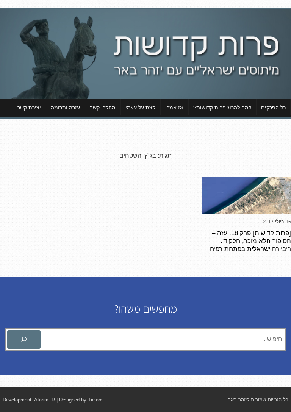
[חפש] (24, 339)
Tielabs (96, 400)
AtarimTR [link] (44, 400)
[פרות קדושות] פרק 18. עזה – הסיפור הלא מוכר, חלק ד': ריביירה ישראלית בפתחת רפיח (250, 241)
